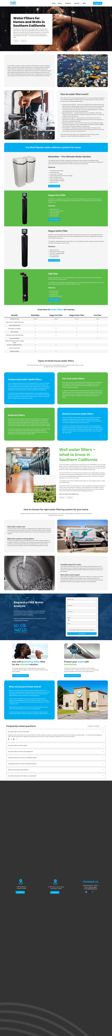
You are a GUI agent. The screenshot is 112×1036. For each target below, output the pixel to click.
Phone (69, 617)
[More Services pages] (80, 3)
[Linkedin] (93, 892)
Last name (70, 611)
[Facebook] (86, 892)
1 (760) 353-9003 (92, 887)
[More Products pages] (71, 3)
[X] (89, 892)
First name (70, 605)
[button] (23, 41)
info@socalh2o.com (92, 889)
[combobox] (82, 602)
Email (68, 623)
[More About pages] (62, 3)
